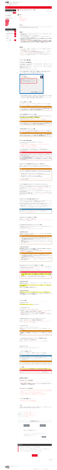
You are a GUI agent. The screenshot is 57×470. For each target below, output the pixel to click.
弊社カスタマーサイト (23, 53)
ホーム (6, 5)
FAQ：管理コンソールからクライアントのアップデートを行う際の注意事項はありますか (31, 392)
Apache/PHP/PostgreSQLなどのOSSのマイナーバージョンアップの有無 (34, 321)
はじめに (21, 16)
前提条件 (21, 17)
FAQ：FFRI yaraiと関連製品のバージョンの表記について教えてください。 (32, 119)
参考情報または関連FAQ (23, 20)
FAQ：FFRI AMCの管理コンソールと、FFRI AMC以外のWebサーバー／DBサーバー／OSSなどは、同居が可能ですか (35, 144)
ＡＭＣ (6, 25)
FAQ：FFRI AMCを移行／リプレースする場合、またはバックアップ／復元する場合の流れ (39, 187)
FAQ (7, 5)
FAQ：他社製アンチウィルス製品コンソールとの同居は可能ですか (29, 145)
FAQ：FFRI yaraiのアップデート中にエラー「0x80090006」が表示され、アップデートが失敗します (33, 394)
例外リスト (7, 22)
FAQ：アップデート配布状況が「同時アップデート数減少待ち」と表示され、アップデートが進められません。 (34, 393)
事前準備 (24, 131)
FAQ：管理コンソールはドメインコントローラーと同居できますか (29, 146)
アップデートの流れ (22, 19)
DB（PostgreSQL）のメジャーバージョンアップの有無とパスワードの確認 (35, 334)
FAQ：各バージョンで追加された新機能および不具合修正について (29, 52)
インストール (7, 21)
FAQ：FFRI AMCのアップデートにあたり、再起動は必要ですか (28, 400)
